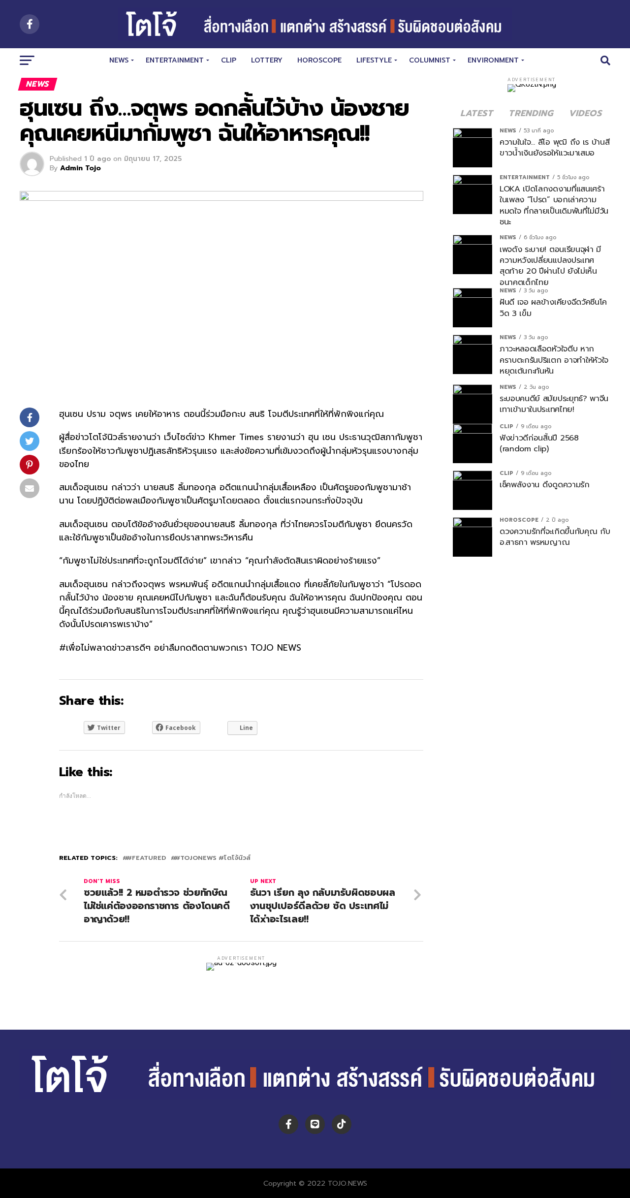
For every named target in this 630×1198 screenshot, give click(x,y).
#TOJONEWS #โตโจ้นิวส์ (213, 858)
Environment (493, 60)
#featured (146, 858)
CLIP (228, 60)
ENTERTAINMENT (175, 60)
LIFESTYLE (374, 60)
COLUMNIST (429, 60)
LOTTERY (267, 60)
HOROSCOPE (319, 60)
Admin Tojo (80, 168)
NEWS (118, 60)
